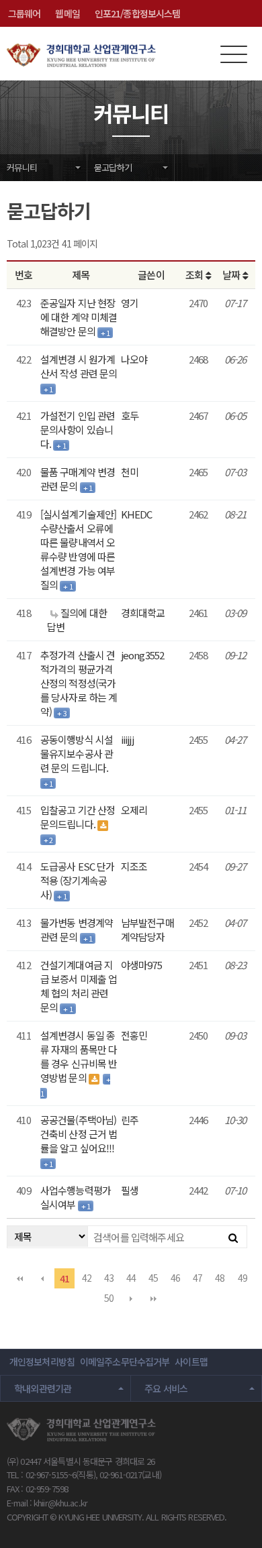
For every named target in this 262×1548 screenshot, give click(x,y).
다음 (131, 1298)
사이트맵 (191, 1361)
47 (197, 1277)
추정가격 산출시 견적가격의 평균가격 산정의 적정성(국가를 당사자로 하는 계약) (78, 683)
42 (86, 1277)
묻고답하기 (113, 167)
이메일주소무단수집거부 (124, 1361)
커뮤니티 (22, 167)
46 (175, 1277)
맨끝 (153, 1298)
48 (219, 1277)
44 (131, 1277)
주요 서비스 (165, 1388)
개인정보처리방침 (42, 1361)
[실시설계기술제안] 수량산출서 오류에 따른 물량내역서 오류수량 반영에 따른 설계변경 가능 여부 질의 (78, 549)
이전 (42, 1278)
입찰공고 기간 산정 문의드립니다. (77, 817)
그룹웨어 (24, 13)
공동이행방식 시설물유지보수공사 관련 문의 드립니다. (76, 753)
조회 (195, 275)
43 (109, 1277)
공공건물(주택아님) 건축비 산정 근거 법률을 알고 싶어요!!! (78, 1134)
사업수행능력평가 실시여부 (75, 1197)
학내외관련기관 (43, 1388)
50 (109, 1298)
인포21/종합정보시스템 (137, 13)
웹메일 (67, 13)
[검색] (233, 1237)
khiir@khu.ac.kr (60, 1502)
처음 (19, 1278)
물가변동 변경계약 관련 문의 (76, 930)
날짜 (232, 275)
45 (153, 1277)
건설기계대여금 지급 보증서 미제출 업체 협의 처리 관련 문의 (78, 986)
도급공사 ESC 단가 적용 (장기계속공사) (77, 880)
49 (242, 1277)
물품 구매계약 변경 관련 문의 (77, 479)
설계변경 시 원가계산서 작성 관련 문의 (78, 366)
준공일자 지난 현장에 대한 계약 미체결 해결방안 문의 (78, 317)
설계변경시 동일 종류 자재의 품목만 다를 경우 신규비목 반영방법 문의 (78, 1056)
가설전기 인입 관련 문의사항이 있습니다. (77, 429)
